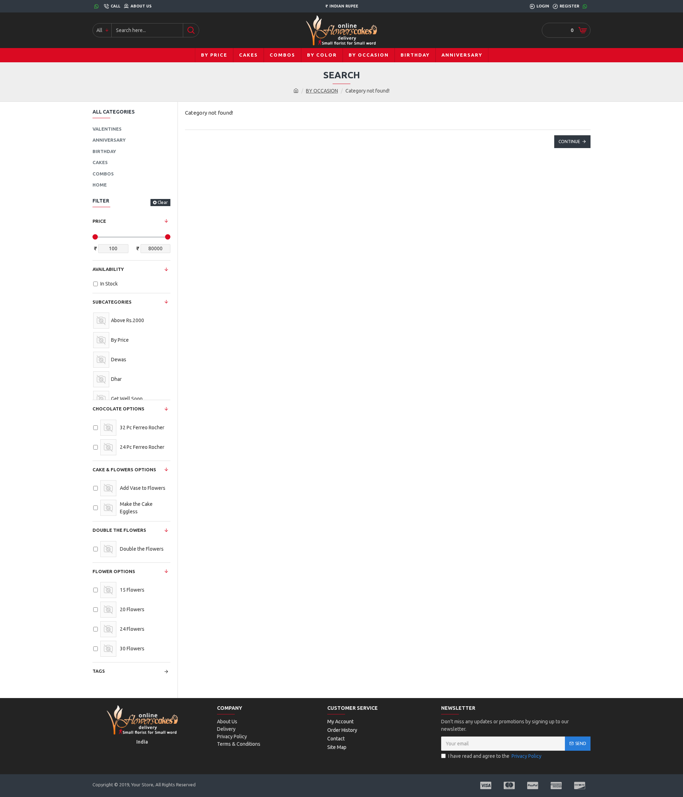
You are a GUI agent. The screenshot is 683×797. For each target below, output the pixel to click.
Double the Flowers (119, 530)
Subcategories (112, 301)
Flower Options (113, 571)
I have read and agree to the (494, 756)
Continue (569, 141)
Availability (108, 269)
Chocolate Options (118, 408)
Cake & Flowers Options (124, 469)
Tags (98, 670)
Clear (163, 202)
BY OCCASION (322, 91)
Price (99, 221)
